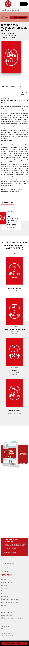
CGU (2, 628)
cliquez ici (14, 548)
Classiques (15, 9)
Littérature (8, 9)
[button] (18, 17)
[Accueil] (8, 4)
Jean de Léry (8, 33)
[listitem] (2, 574)
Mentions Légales (5, 626)
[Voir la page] (14, 454)
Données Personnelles (6, 633)
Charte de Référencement (7, 635)
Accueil (3, 9)
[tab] (5, 87)
